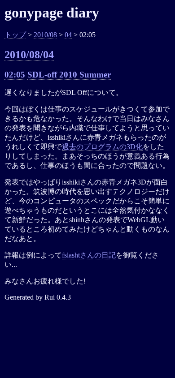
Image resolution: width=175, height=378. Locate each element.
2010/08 (45, 35)
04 (68, 35)
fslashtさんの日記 (89, 255)
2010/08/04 (29, 54)
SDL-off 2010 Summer (69, 74)
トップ (15, 35)
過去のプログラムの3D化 (102, 146)
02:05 (14, 74)
